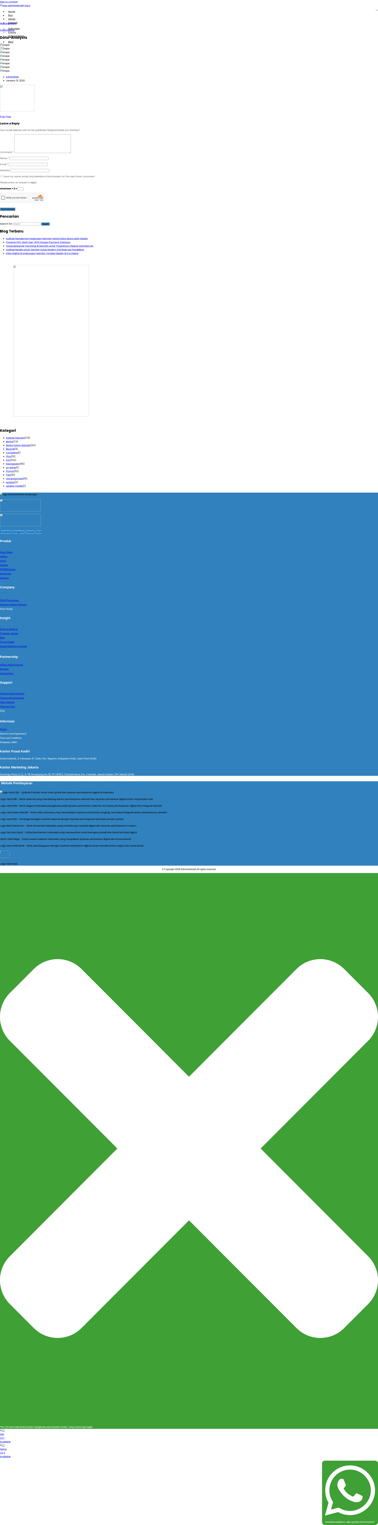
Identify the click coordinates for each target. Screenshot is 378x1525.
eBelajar (4, 578)
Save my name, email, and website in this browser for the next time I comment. (49, 176)
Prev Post (5, 116)
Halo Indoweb (7, 702)
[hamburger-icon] (377, 10)
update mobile (14, 486)
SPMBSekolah (8, 569)
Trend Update (7, 642)
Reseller (4, 669)
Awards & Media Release (13, 604)
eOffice (3, 556)
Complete (12, 452)
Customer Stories (9, 633)
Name (4, 158)
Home (11, 11)
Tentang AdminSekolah (12, 694)
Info (8, 460)
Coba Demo (7, 30)
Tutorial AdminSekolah (12, 698)
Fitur (8, 456)
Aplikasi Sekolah (15, 438)
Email (4, 164)
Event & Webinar (9, 629)
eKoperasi (5, 574)
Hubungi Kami (16, 36)
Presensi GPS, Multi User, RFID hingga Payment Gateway (38, 242)
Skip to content (9, 2)
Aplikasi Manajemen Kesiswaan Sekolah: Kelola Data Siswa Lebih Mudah (47, 238)
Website (5, 170)
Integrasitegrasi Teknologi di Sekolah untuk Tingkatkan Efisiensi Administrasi (49, 246)
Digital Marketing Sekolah (13, 646)
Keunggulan (12, 464)
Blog (10, 42)
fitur (10, 15)
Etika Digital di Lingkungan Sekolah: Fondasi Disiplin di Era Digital (42, 253)
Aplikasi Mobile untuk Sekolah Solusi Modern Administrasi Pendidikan (45, 249)
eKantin (4, 565)
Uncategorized (14, 478)
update (10, 482)
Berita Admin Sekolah (18, 445)
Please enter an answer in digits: (18, 182)
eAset (3, 561)
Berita (9, 441)
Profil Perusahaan (9, 600)
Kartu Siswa (6, 552)
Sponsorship (6, 673)
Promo (10, 471)
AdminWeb (12, 77)
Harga (11, 19)
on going (11, 467)
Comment (7, 152)
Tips (8, 475)
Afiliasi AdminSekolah (11, 665)
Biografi (10, 449)
